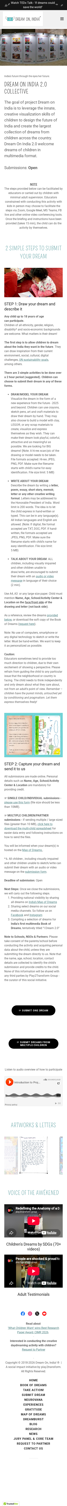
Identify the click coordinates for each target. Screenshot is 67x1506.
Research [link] (33, 1429)
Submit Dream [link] (33, 1395)
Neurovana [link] (33, 1400)
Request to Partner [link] (33, 1443)
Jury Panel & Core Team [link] (33, 1438)
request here (26, 624)
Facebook (17, 915)
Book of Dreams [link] (33, 1385)
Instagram (35, 915)
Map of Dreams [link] (33, 1414)
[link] (23, 19)
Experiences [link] (33, 1404)
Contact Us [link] (33, 1448)
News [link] (33, 1434)
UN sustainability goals (33, 359)
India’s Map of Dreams (43, 902)
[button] (62, 18)
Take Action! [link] (33, 1390)
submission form (35, 871)
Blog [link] (33, 1424)
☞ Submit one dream (33, 1010)
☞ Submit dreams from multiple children (33, 1044)
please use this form (17, 802)
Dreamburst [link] (33, 1419)
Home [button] (33, 1380)
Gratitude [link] (33, 1409)
